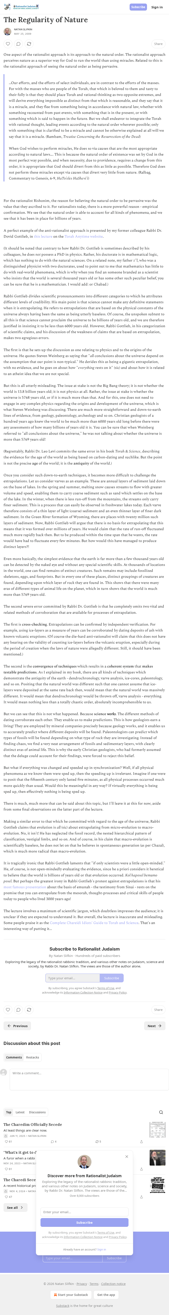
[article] (84, 1133)
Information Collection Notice (83, 1237)
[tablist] (23, 1057)
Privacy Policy (118, 1237)
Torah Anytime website (83, 236)
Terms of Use (105, 1232)
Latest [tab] (20, 1112)
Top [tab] (8, 1112)
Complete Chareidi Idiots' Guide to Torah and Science (94, 923)
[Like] (8, 43)
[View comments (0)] (18, 43)
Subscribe (138, 7)
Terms (94, 1284)
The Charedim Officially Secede (33, 1124)
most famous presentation (25, 887)
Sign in (157, 7)
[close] (126, 1156)
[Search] (161, 1112)
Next (152, 1026)
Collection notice (113, 1284)
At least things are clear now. (25, 1130)
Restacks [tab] (32, 1057)
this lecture (43, 236)
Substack (62, 1306)
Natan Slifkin (23, 29)
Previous (20, 1026)
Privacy (82, 1284)
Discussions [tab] (37, 1112)
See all (12, 1207)
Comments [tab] (14, 1057)
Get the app (106, 1295)
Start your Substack (73, 1295)
